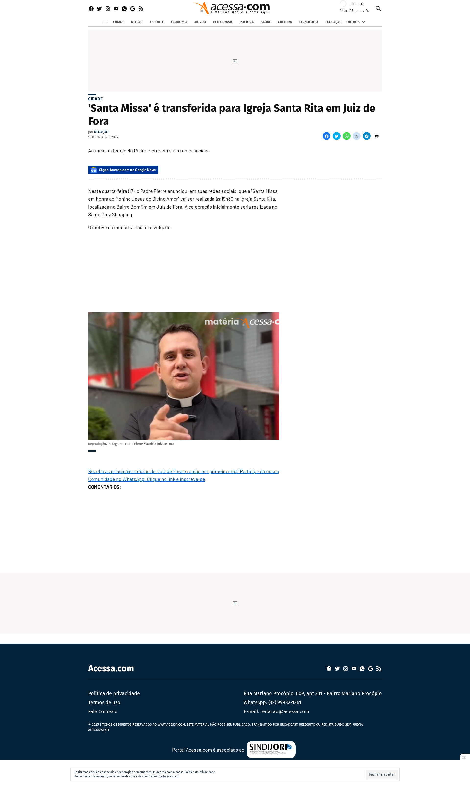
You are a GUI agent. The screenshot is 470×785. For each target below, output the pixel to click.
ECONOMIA (179, 22)
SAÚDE (266, 22)
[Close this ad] (465, 757)
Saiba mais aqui (169, 776)
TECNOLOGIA (308, 22)
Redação (101, 132)
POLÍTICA (247, 22)
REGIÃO (137, 22)
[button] (326, 136)
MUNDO (200, 22)
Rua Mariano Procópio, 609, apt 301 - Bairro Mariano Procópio (313, 693)
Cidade (95, 99)
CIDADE (118, 22)
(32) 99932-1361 (284, 702)
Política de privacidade (114, 693)
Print (377, 136)
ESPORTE (157, 22)
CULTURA (285, 22)
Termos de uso (104, 702)
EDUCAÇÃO (333, 22)
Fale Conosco (103, 711)
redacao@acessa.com (284, 711)
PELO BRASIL (223, 22)
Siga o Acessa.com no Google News (127, 170)
